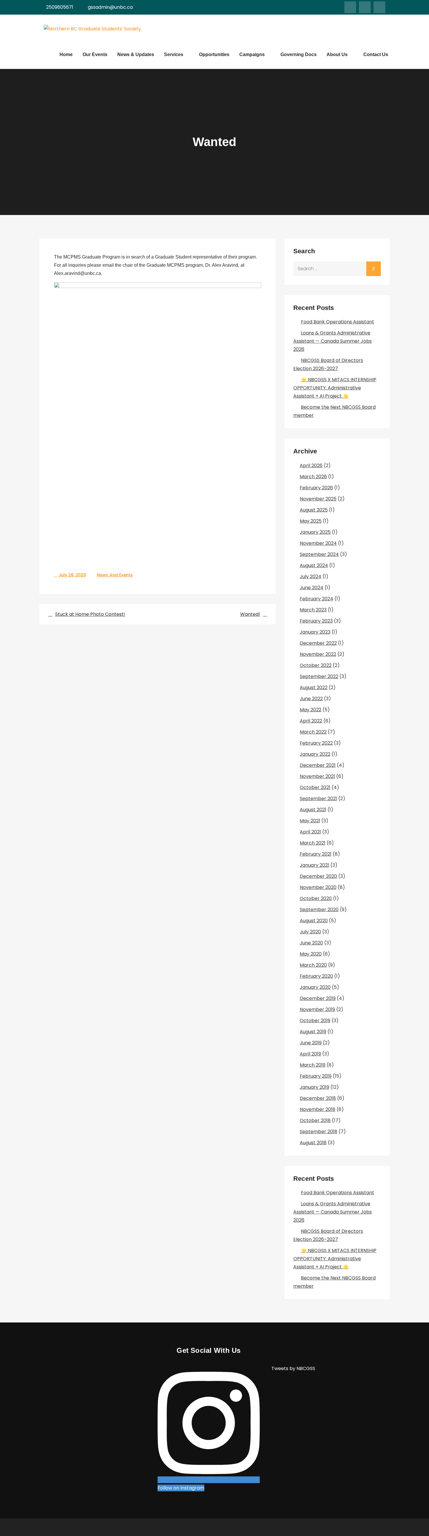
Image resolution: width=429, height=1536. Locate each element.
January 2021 (314, 865)
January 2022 (315, 754)
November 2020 (318, 887)
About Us (337, 54)
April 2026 (311, 465)
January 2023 (315, 632)
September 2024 (319, 554)
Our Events (95, 54)
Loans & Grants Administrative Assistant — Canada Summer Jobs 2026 (332, 341)
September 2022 (319, 676)
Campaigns (252, 54)
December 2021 (318, 765)
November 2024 (318, 543)
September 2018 (318, 1131)
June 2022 (311, 698)
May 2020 (311, 954)
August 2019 (313, 1031)
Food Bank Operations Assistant (337, 321)
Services (173, 54)
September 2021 (318, 798)
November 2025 (318, 498)
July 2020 (310, 931)
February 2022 (316, 743)
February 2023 (316, 621)
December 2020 (318, 876)
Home (66, 54)
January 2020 (315, 987)
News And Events (115, 575)
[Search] (373, 268)
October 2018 (315, 1120)
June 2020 (311, 942)
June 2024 (311, 587)
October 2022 (316, 665)
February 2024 (316, 598)
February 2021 (316, 854)
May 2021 (310, 820)
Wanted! (250, 614)
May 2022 (310, 709)
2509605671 (59, 7)
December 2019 (318, 998)
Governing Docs (298, 54)
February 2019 (316, 1076)
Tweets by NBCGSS (293, 1368)
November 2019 (317, 1009)
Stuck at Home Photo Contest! (90, 614)
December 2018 (318, 1098)
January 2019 (314, 1087)
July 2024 (310, 576)
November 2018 (317, 1109)
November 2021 (317, 776)
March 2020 (313, 965)
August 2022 (313, 687)
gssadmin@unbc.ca (110, 7)
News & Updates (135, 54)
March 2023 (313, 609)
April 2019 (310, 1053)
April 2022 (311, 720)
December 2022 (318, 643)
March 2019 (312, 1065)
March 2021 (312, 843)
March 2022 (313, 732)
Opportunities (214, 54)
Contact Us (375, 54)
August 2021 (313, 809)
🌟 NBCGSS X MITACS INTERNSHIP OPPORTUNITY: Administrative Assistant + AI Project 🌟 (334, 387)
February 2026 (316, 487)
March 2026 (313, 476)
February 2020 (316, 976)
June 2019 (311, 1042)
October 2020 (316, 898)
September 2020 (319, 909)
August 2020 (314, 920)
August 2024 (314, 565)
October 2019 (315, 1020)
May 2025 (311, 521)
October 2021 (315, 787)
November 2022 (318, 654)
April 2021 (310, 831)
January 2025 (315, 532)
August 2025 (314, 510)
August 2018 (313, 1142)
